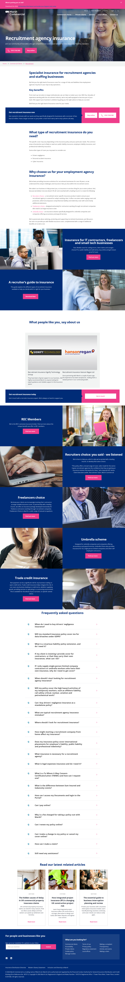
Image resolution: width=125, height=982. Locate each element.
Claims (105, 11)
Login (112, 11)
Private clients (80, 15)
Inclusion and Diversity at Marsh (58, 967)
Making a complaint (106, 944)
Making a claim (104, 951)
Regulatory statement (89, 949)
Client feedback (96, 11)
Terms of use (86, 944)
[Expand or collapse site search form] (118, 10)
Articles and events (106, 949)
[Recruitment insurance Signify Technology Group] (45, 352)
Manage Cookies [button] (70, 954)
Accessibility (69, 947)
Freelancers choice (39, 206)
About (86, 11)
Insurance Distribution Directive (15, 967)
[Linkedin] (11, 958)
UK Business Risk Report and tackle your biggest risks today (37, 6)
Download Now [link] (31, 296)
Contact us (114, 15)
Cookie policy (69, 951)
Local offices (102, 15)
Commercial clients (64, 15)
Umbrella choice (38, 212)
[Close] (121, 2)
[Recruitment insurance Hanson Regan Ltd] (79, 352)
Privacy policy (86, 947)
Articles (92, 15)
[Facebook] (6, 958)
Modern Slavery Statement (36, 967)
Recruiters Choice (38, 196)
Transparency (104, 947)
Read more (31, 922)
